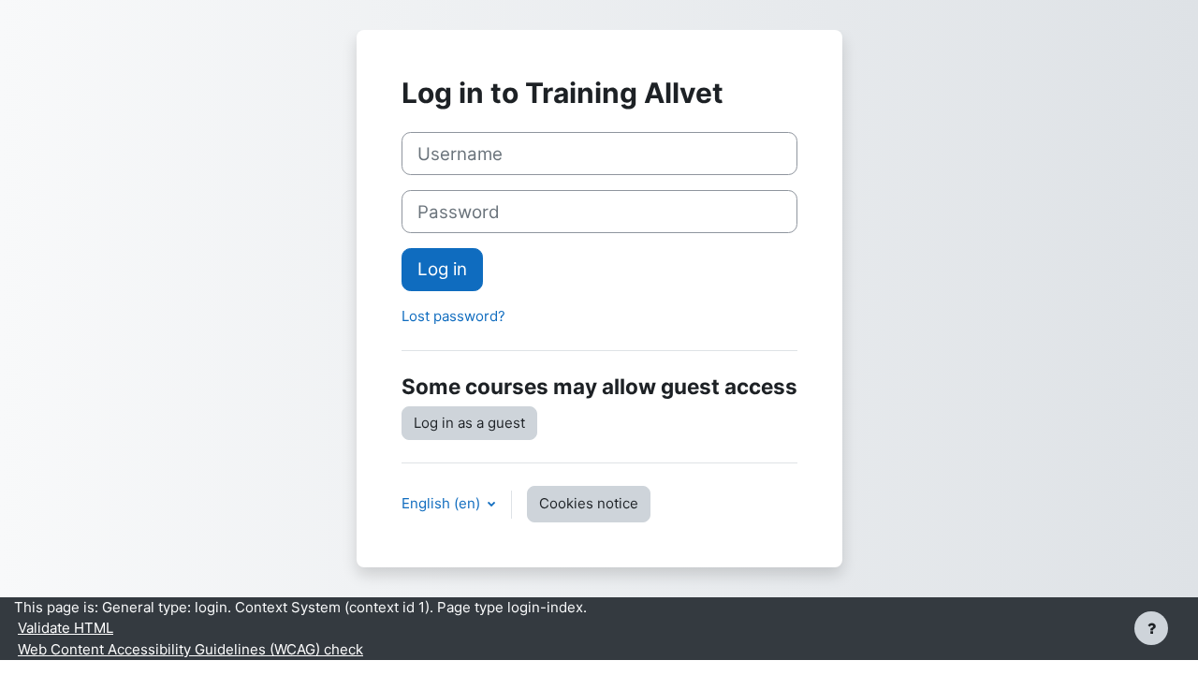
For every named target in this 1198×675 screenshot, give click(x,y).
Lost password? (453, 316)
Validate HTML (65, 628)
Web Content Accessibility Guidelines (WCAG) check (190, 649)
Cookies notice (588, 503)
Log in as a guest (469, 423)
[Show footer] (1151, 628)
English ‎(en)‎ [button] (443, 503)
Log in (442, 269)
